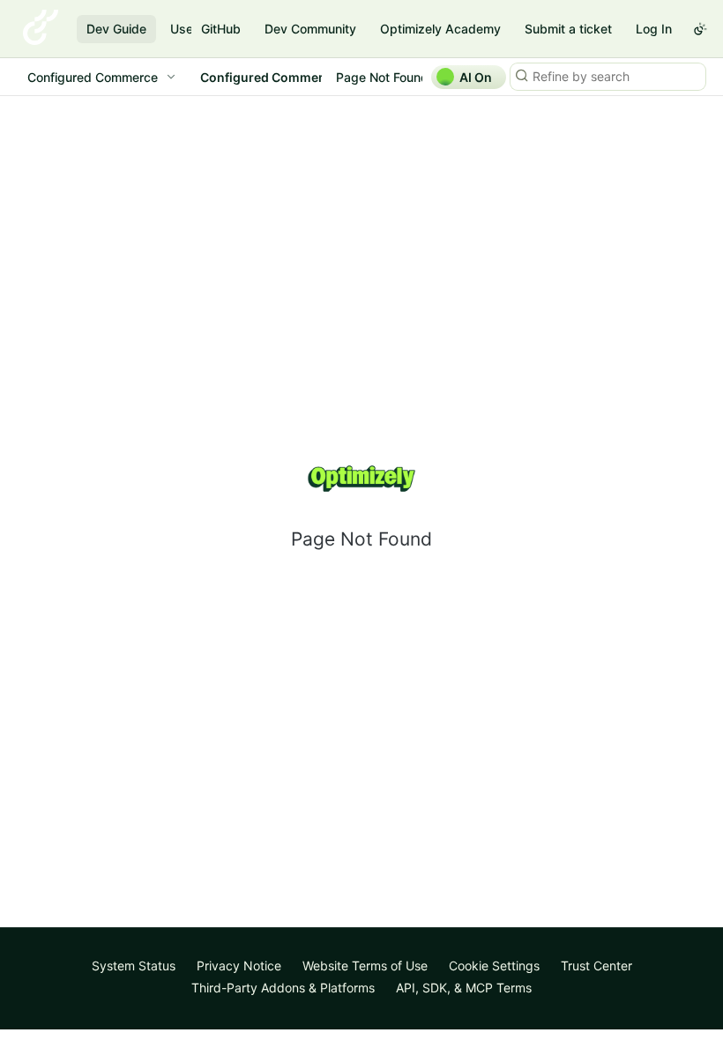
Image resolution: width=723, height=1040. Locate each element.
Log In (654, 28)
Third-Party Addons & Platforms (283, 987)
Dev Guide (116, 28)
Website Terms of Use (365, 965)
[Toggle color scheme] (700, 29)
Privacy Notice (239, 965)
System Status (133, 965)
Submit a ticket (568, 28)
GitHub (221, 28)
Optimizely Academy (440, 28)
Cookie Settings (494, 965)
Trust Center (596, 965)
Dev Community (310, 28)
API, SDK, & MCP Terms (464, 987)
